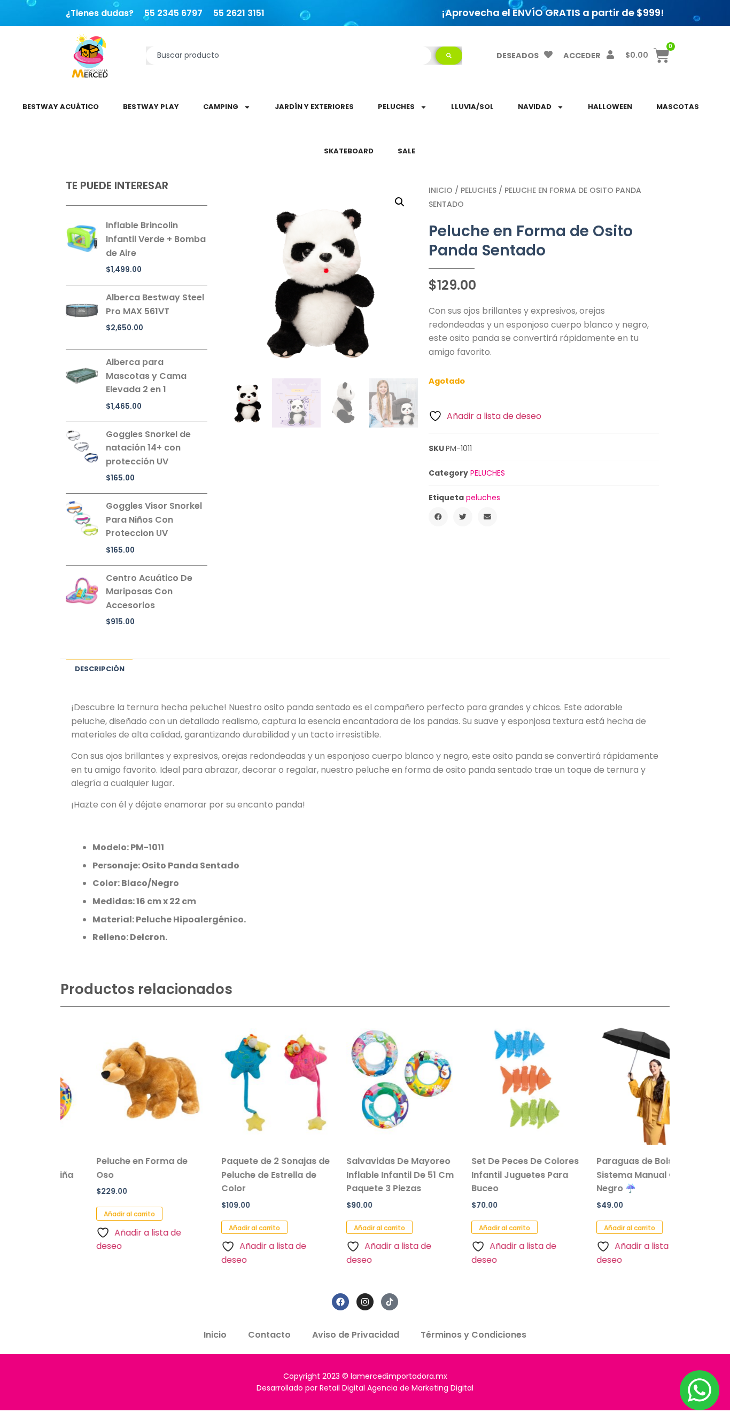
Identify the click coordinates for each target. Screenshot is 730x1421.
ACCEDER (582, 55)
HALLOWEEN (610, 107)
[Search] (449, 55)
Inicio (441, 190)
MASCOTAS (677, 107)
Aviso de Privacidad (355, 1335)
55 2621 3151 (239, 13)
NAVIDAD (535, 107)
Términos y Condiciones (473, 1335)
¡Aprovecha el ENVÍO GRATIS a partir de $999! (552, 12)
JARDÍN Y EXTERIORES (314, 107)
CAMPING (220, 107)
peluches (483, 497)
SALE (406, 151)
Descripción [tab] (100, 669)
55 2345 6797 (173, 13)
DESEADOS (517, 55)
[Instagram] (365, 1301)
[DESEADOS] (548, 54)
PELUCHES (396, 107)
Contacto (269, 1335)
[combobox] (289, 55)
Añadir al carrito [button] (93, 1213)
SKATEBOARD (349, 151)
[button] (399, 202)
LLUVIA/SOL (472, 107)
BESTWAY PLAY (151, 107)
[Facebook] (340, 1301)
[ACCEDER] (610, 54)
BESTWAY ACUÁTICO (60, 107)
